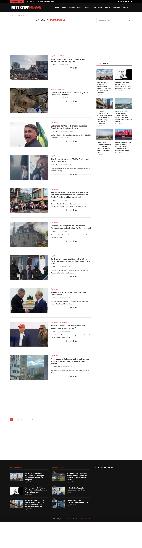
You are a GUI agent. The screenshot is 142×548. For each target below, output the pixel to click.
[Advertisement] (50, 39)
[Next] (27, 1)
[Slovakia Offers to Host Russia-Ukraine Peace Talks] (29, 300)
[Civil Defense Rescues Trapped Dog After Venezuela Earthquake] (29, 100)
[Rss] (131, 1)
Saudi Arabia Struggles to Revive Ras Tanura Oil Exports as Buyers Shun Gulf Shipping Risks (103, 148)
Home (57, 7)
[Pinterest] (123, 1)
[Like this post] (66, 68)
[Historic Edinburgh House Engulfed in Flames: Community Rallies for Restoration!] (29, 234)
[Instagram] (121, 1)
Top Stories (97, 7)
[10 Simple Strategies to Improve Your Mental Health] (58, 491)
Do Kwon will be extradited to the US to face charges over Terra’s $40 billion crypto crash (71, 261)
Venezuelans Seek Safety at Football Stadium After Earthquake (68, 60)
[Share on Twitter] (71, 68)
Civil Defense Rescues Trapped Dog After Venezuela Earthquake (70, 93)
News (64, 7)
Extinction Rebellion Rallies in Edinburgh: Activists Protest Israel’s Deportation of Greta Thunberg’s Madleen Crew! (69, 194)
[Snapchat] (112, 467)
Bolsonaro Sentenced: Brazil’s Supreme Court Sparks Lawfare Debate (69, 127)
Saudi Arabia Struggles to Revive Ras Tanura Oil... (44, 1)
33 (28, 420)
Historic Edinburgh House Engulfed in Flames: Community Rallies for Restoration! (71, 227)
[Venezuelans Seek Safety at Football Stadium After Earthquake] (29, 67)
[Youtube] (126, 1)
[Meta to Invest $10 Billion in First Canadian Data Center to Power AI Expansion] (123, 74)
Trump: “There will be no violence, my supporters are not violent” (68, 327)
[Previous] (25, 1)
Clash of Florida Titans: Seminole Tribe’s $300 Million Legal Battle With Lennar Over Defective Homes (123, 117)
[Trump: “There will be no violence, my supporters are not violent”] (29, 334)
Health (107, 7)
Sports (125, 7)
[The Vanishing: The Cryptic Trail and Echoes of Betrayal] (58, 504)
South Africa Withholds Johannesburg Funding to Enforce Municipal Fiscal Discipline (103, 88)
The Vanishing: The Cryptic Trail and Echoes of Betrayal (77, 502)
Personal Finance (75, 7)
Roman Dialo (56, 131)
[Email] (128, 1)
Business (116, 7)
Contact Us (88, 519)
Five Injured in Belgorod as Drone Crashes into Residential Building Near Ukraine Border (70, 361)
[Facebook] (95, 467)
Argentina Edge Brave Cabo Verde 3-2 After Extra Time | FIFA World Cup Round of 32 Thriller (77, 477)
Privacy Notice (80, 519)
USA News (63, 322)
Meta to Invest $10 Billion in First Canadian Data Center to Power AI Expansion (123, 86)
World (87, 7)
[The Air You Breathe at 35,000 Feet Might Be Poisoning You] (29, 167)
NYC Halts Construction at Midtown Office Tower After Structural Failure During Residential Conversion (104, 118)
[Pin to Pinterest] (73, 68)
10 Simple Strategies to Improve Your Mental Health (77, 489)
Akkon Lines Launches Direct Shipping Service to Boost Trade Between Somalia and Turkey (123, 147)
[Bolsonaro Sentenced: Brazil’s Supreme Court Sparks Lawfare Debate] (29, 134)
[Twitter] (118, 1)
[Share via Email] (76, 68)
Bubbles (54, 64)
